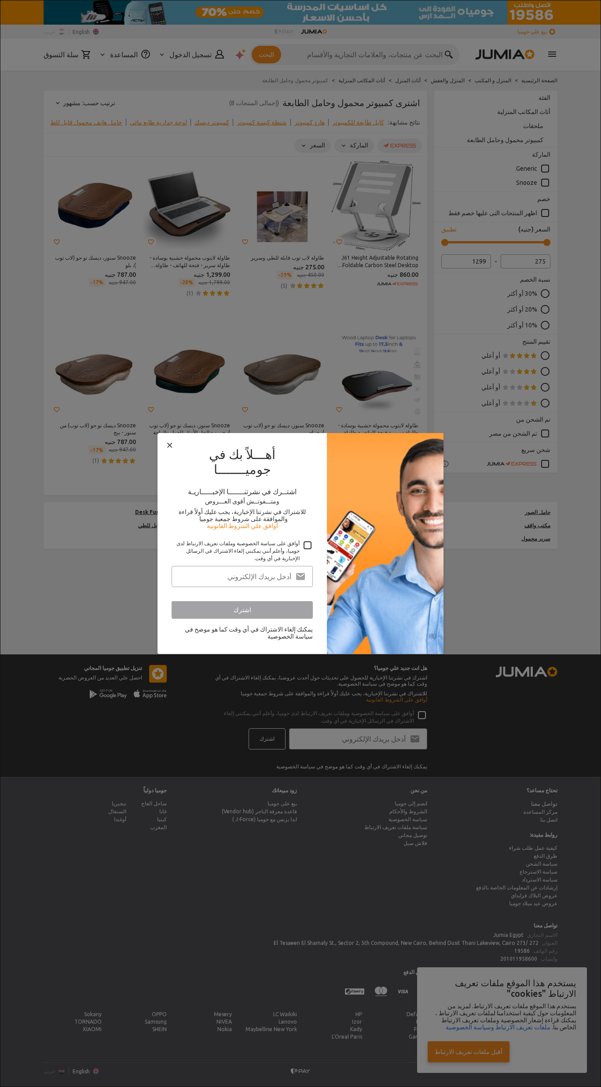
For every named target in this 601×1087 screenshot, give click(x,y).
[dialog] (300, 543)
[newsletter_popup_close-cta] (170, 445)
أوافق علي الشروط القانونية (242, 525)
